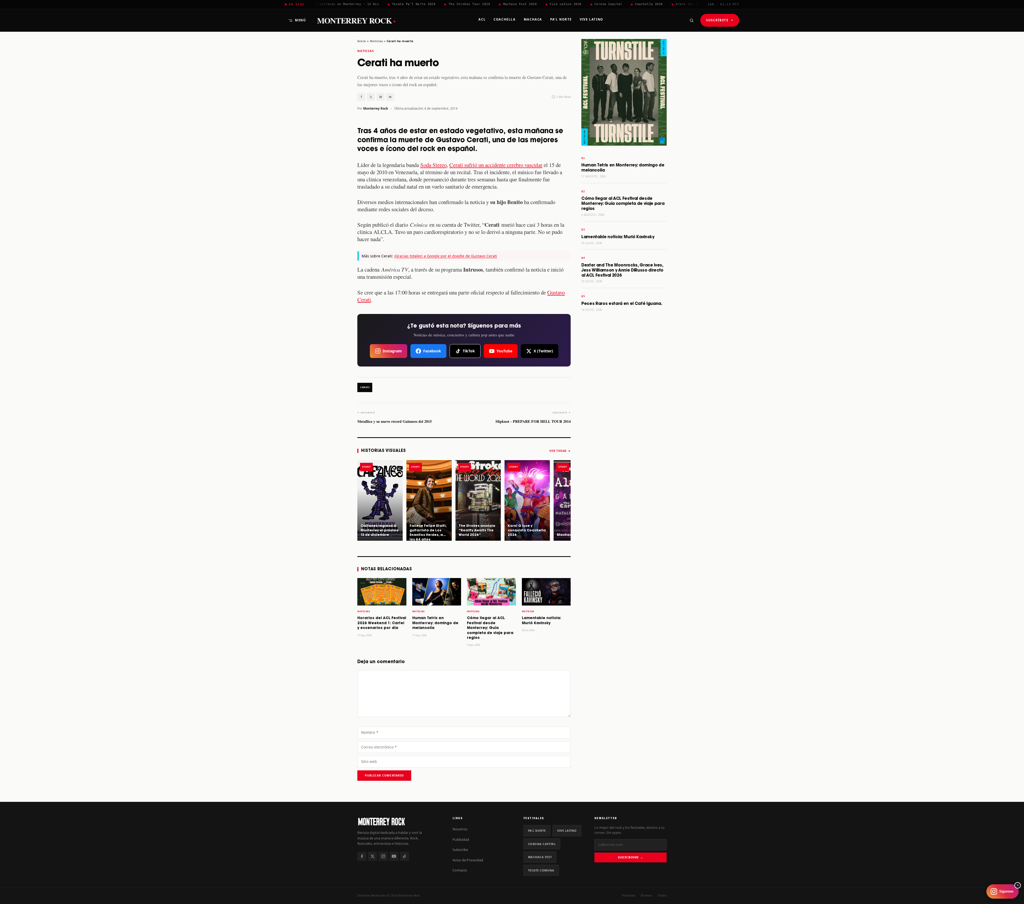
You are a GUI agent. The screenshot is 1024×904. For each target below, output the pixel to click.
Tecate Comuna (541, 870)
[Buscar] (691, 20)
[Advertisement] (624, 399)
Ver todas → (560, 451)
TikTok (469, 350)
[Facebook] (361, 856)
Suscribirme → (630, 857)
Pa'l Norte (537, 831)
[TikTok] (404, 856)
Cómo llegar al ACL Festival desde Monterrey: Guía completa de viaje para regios (490, 628)
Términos (646, 895)
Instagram (392, 350)
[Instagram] (383, 856)
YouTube (504, 350)
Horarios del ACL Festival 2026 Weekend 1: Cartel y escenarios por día (381, 623)
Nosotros (460, 829)
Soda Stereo (433, 165)
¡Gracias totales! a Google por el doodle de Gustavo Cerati (445, 255)
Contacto (460, 870)
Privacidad (628, 895)
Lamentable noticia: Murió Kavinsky (617, 237)
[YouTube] (393, 856)
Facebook (432, 350)
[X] (372, 856)
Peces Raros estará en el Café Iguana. (621, 303)
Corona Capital (542, 844)
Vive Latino (567, 831)
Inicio (361, 41)
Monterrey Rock (356, 20)
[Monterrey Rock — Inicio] (399, 821)
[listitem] (380, 500)
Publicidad (461, 839)
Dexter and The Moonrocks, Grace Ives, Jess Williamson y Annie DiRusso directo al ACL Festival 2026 (622, 270)
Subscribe (460, 849)
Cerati (364, 387)
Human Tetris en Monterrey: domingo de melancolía (435, 623)
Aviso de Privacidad (468, 860)
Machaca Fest (540, 857)
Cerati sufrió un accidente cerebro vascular (495, 165)
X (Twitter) (543, 350)
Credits (662, 895)
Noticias (376, 41)
